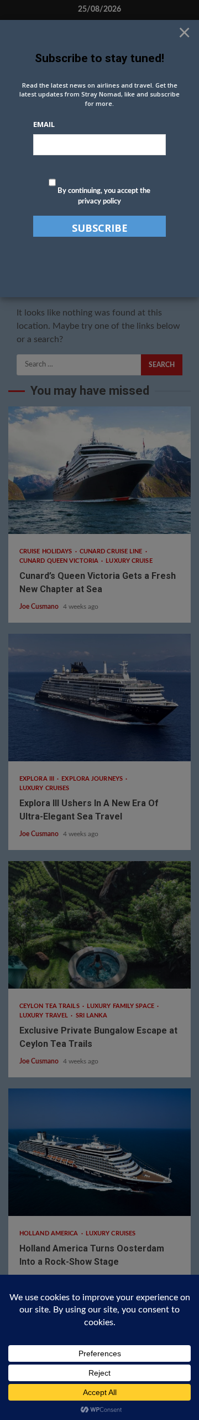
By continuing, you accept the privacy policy (103, 196)
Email (44, 124)
